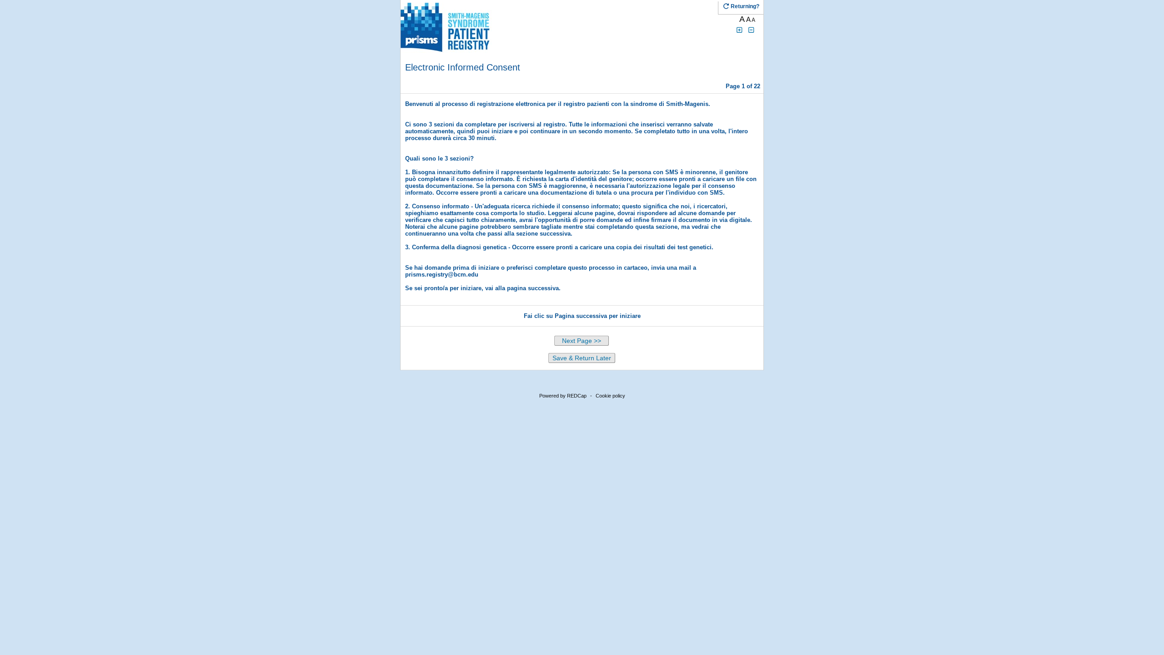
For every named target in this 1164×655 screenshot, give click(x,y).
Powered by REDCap (563, 395)
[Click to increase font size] (739, 30)
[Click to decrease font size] (752, 30)
